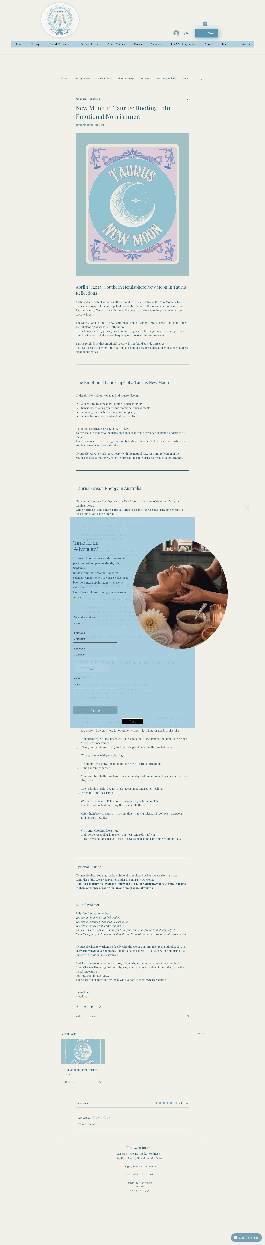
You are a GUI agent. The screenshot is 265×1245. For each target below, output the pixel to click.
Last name (79, 648)
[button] (246, 508)
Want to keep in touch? (85, 617)
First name (79, 633)
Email (77, 678)
